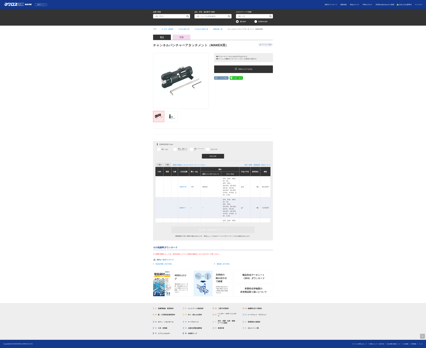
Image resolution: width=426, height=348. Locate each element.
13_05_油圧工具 (183, 29)
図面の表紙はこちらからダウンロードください (189, 165)
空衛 (181, 37)
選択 (160, 165)
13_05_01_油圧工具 (201, 29)
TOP (154, 29)
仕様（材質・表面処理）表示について (257, 165)
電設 (162, 37)
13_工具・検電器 (167, 29)
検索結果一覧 (218, 29)
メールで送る (222, 78)
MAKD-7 (183, 208)
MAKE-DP (183, 187)
